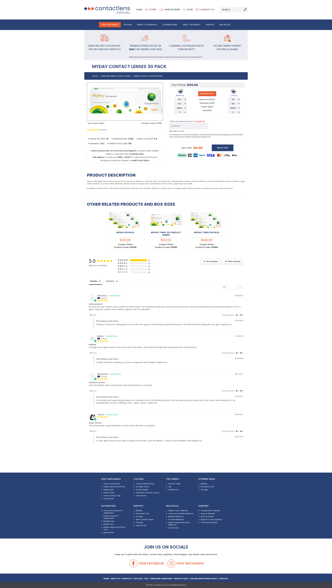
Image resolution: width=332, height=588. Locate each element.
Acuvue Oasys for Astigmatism (111, 517)
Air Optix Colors (142, 486)
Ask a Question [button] (212, 261)
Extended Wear (170, 24)
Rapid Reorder (172, 9)
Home (139, 9)
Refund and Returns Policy (204, 578)
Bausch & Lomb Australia (211, 519)
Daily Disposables (110, 24)
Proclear (139, 522)
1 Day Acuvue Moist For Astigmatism (113, 511)
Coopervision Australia (210, 510)
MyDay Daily (108, 489)
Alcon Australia (207, 516)
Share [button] (94, 315)
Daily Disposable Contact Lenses (115, 76)
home (106, 578)
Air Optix (204, 489)
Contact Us (207, 9)
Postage (138, 578)
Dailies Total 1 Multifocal (178, 510)
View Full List (108, 498)
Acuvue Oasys (174, 483)
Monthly (210, 24)
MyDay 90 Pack (125, 232)
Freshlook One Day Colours (147, 492)
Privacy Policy (181, 578)
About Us (115, 578)
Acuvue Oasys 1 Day (111, 495)
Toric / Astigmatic (191, 24)
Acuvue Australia (208, 513)
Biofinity (204, 483)
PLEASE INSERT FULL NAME (176, 131)
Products (127, 578)
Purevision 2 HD (207, 486)
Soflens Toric (173, 489)
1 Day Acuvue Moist (111, 483)
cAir (170, 486)
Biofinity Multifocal (175, 516)
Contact (223, 578)
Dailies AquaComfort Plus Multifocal (179, 523)
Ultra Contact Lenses (144, 519)
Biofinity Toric (109, 521)
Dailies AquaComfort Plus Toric (114, 528)
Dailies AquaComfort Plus (114, 486)
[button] (237, 315)
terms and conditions (161, 578)
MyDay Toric (108, 524)
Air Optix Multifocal (176, 519)
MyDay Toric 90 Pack (206, 232)
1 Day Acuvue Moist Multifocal (180, 513)
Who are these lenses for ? (187, 121)
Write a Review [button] (234, 261)
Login (190, 9)
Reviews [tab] (93, 281)
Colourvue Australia (210, 522)
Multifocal (225, 24)
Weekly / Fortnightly (147, 24)
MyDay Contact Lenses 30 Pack (148, 76)
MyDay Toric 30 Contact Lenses (166, 233)
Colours (127, 24)
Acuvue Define (142, 489)
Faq (146, 578)
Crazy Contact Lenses (145, 483)
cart (152, 9)
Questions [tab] (110, 281)
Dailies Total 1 (109, 492)
